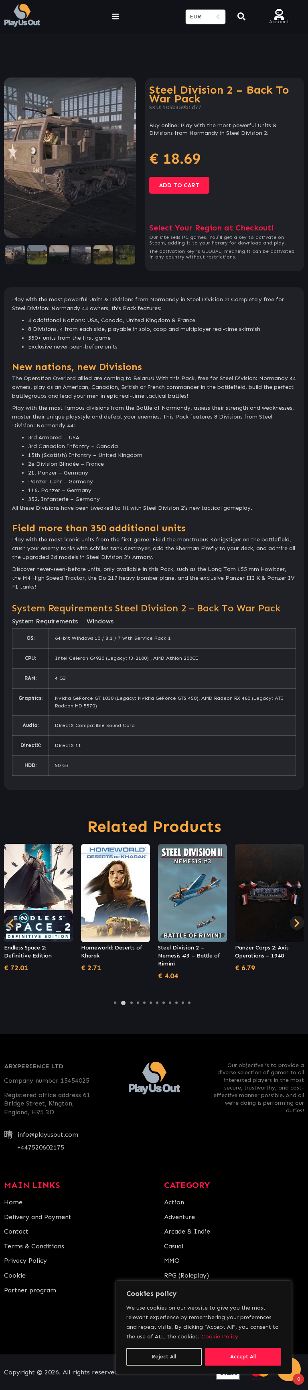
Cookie (15, 1275)
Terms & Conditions (34, 1246)
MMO (172, 1260)
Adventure (179, 1217)
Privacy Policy (25, 1260)
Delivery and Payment (37, 1217)
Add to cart (179, 185)
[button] (115, 1002)
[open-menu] (115, 17)
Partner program (30, 1290)
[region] (204, 1327)
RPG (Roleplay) (186, 1275)
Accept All (243, 1356)
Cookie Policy (219, 1336)
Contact (16, 1231)
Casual (173, 1246)
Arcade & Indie (187, 1231)
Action (174, 1202)
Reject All (164, 1356)
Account (279, 21)
